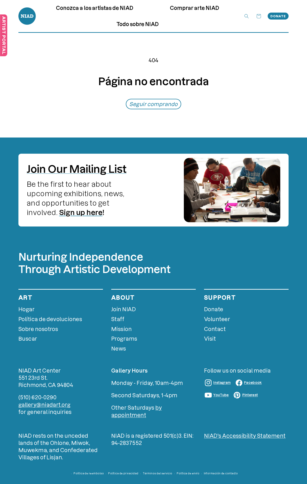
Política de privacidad (123, 473)
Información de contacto (221, 473)
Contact (215, 329)
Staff (117, 319)
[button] (194, 8)
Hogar (26, 309)
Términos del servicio (157, 473)
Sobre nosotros (38, 329)
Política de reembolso (88, 473)
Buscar (27, 339)
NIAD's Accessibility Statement (245, 436)
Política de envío (188, 473)
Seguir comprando (153, 104)
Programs (124, 339)
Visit (210, 339)
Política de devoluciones (50, 319)
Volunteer (217, 319)
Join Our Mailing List (77, 169)
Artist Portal (3, 35)
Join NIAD (123, 309)
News (118, 348)
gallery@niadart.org (44, 405)
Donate (278, 16)
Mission (121, 329)
